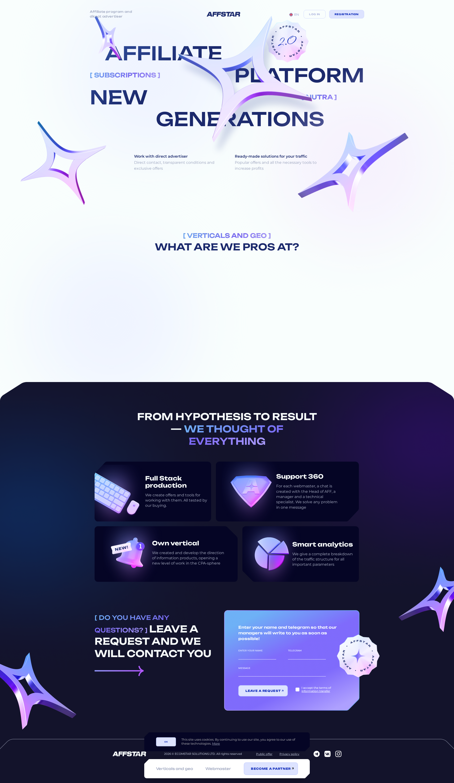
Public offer (264, 754)
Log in (314, 14)
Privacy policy (289, 754)
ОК (166, 742)
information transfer (315, 691)
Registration (347, 14)
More (216, 743)
